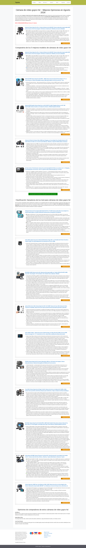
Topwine (17, 2)
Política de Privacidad (48, 533)
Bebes (57, 2)
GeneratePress (48, 546)
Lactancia (68, 2)
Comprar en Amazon (66, 43)
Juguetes (51, 2)
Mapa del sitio (46, 532)
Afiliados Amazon (47, 535)
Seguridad (63, 2)
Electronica (45, 2)
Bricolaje (34, 2)
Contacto (45, 537)
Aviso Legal (46, 534)
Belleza (40, 2)
